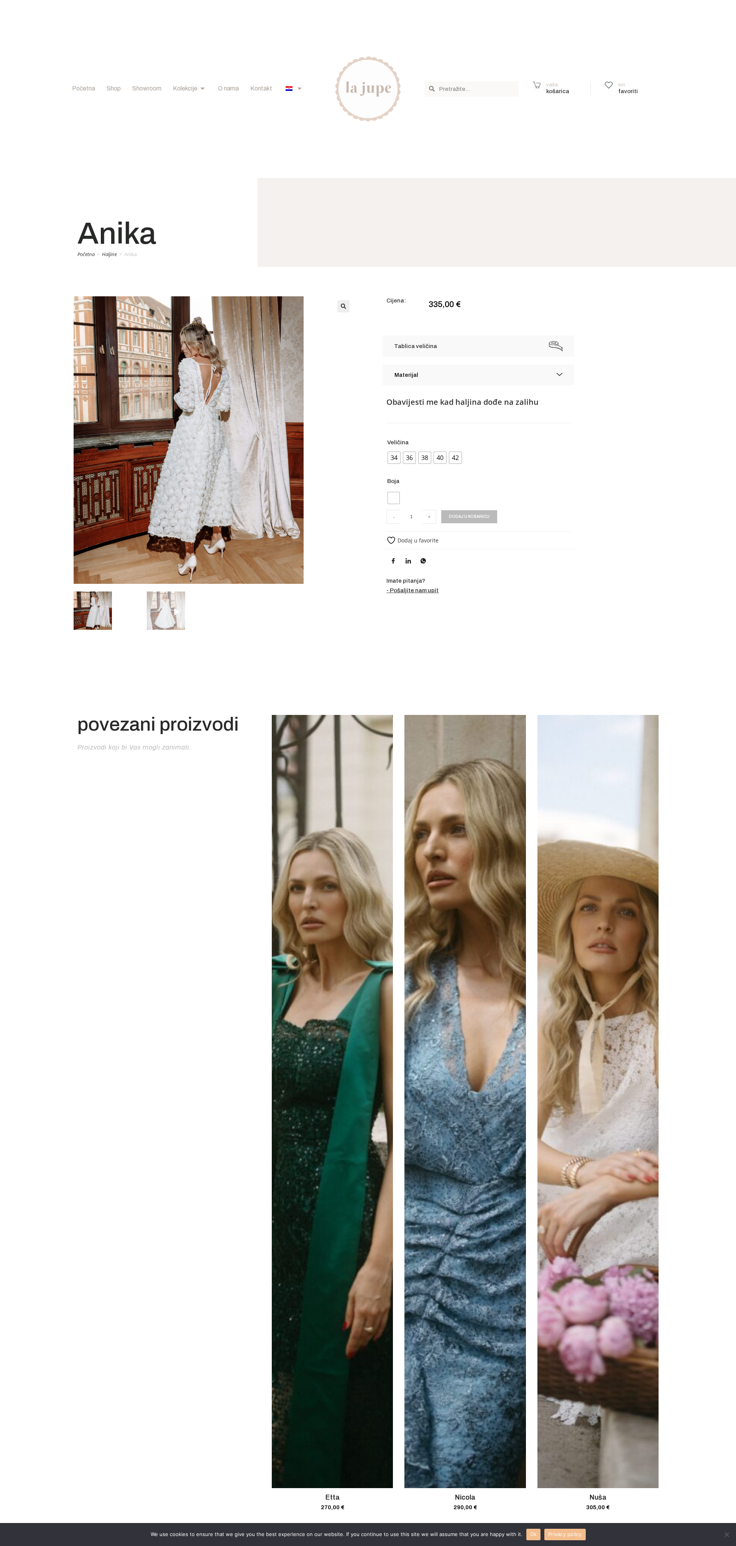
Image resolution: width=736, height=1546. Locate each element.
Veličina (398, 442)
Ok (533, 1534)
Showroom (146, 88)
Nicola (465, 1497)
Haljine (109, 254)
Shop (114, 88)
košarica (557, 91)
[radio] (394, 457)
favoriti (628, 91)
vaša (552, 84)
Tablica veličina (415, 346)
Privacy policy (565, 1534)
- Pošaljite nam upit (412, 590)
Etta (332, 1497)
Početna (83, 88)
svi (621, 84)
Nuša (598, 1497)
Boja (393, 481)
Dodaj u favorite (417, 540)
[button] (343, 306)
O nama (228, 88)
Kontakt (261, 88)
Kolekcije (185, 88)
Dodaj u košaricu (469, 516)
